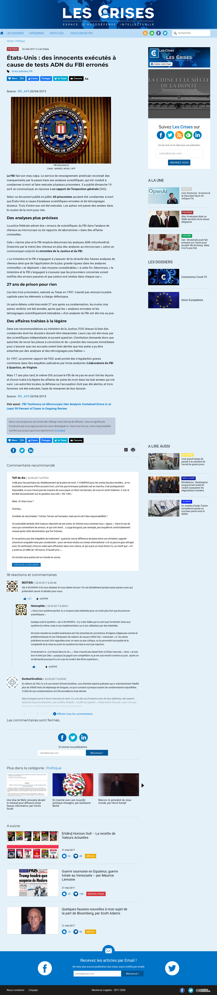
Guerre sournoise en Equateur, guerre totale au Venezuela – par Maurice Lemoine (90, 875)
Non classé (188, 478)
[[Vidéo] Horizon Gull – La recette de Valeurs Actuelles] (33, 845)
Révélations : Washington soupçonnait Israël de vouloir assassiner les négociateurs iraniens (194, 486)
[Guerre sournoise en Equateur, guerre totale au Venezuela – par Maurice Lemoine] (33, 882)
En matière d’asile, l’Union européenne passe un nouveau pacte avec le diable (194, 509)
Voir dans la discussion (26, 565)
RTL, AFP (23, 91)
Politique (20, 41)
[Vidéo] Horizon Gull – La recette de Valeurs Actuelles (88, 835)
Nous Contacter (82, 33)
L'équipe (33, 990)
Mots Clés (57, 33)
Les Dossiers (15, 33)
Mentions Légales (102, 990)
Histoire (186, 236)
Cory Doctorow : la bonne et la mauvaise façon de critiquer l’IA (195, 196)
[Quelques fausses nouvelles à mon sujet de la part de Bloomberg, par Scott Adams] (33, 920)
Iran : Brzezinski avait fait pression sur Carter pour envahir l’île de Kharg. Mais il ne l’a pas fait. (195, 244)
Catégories (36, 33)
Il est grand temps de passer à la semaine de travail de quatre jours (193, 462)
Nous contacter (15, 990)
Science (186, 189)
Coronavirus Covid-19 (194, 277)
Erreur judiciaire (20, 71)
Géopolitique (96, 894)
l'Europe (186, 501)
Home (10, 41)
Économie (187, 455)
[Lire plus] (60, 430)
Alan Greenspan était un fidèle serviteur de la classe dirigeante (195, 219)
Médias (90, 856)
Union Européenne (192, 300)
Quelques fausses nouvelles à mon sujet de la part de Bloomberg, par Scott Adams (94, 911)
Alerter (44, 599)
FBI (31, 71)
